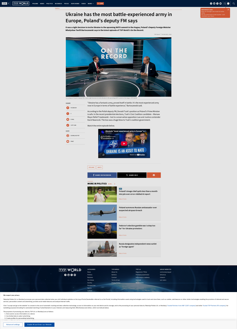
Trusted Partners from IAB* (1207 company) (181, 305)
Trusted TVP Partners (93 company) (214, 305)
